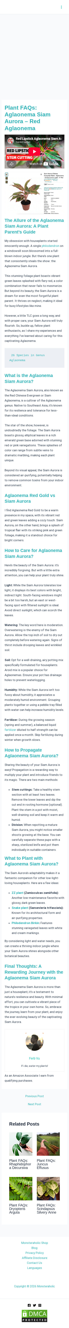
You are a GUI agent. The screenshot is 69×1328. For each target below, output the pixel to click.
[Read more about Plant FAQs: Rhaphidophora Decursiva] (20, 1144)
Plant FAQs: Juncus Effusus (46, 1164)
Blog (34, 1248)
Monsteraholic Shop (34, 1243)
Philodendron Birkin (25, 923)
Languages (34, 1268)
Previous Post (34, 1096)
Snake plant (20, 908)
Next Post (34, 1104)
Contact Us (34, 1263)
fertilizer (10, 730)
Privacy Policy (34, 1253)
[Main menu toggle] (62, 7)
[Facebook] (29, 1305)
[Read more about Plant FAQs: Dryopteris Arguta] (20, 1188)
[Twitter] (34, 1305)
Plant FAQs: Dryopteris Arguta (18, 1208)
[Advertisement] (34, 51)
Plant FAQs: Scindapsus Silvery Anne (46, 1208)
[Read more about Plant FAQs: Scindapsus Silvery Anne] (48, 1188)
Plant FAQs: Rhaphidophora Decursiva (20, 1164)
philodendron (50, 246)
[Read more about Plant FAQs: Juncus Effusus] (48, 1144)
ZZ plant (17, 893)
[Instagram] (39, 1305)
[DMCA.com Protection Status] (34, 1315)
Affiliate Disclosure (34, 1258)
